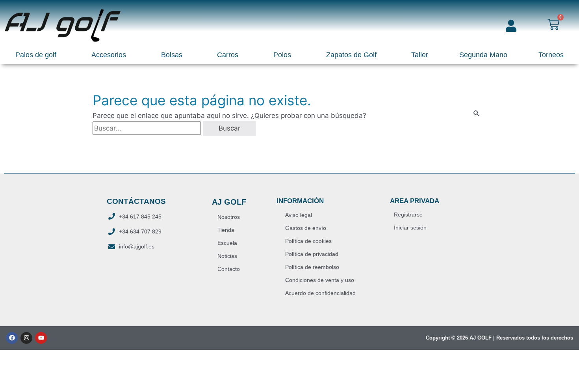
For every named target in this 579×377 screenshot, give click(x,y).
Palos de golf (35, 55)
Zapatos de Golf (351, 55)
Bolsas (171, 55)
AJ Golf (229, 202)
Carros (227, 55)
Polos (282, 55)
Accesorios (108, 55)
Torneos (551, 55)
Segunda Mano (483, 55)
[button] (38, 55)
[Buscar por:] (148, 128)
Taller (419, 55)
